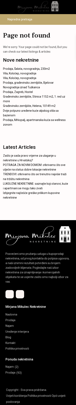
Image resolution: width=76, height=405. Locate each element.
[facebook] (9, 294)
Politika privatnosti (17, 348)
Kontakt (10, 343)
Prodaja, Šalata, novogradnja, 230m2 (26, 68)
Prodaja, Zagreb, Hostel (18, 92)
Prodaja (10, 320)
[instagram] (20, 294)
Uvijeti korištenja (16, 395)
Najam (9, 325)
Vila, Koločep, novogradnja (19, 73)
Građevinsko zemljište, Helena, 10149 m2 (29, 105)
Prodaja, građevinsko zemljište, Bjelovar (28, 82)
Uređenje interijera (17, 331)
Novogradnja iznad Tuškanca (21, 87)
